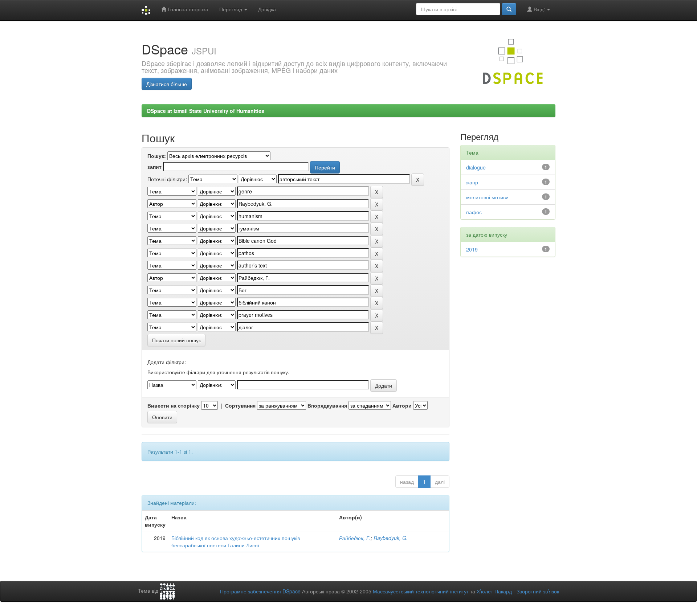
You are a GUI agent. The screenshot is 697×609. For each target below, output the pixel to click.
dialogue (476, 167)
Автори (402, 405)
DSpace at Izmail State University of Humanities (205, 110)
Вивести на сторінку (173, 405)
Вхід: (539, 9)
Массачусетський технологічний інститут (421, 591)
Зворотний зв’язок (538, 591)
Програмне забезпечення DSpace (260, 591)
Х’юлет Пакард (494, 591)
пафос (474, 212)
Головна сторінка (187, 9)
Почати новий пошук (176, 340)
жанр (472, 182)
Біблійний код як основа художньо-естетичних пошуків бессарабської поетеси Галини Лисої (235, 541)
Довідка (267, 9)
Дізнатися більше (166, 83)
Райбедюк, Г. (355, 537)
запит (154, 166)
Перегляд (231, 9)
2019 (472, 249)
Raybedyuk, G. (391, 537)
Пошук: (156, 155)
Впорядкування (327, 405)
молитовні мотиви (487, 197)
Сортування (240, 405)
